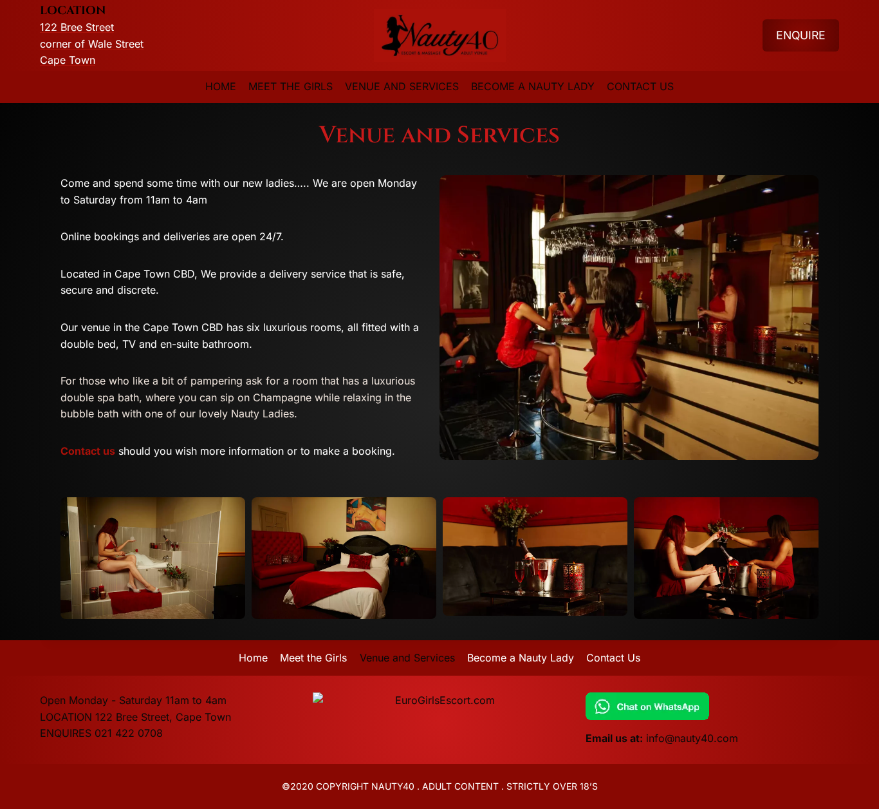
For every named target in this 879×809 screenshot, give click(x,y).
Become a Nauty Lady (533, 86)
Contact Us (640, 86)
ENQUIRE (801, 35)
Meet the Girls (290, 86)
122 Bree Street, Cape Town (163, 716)
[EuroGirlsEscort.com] (439, 700)
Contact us (87, 450)
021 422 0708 (129, 733)
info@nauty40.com (692, 738)
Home (220, 86)
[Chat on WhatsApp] (712, 706)
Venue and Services (402, 86)
